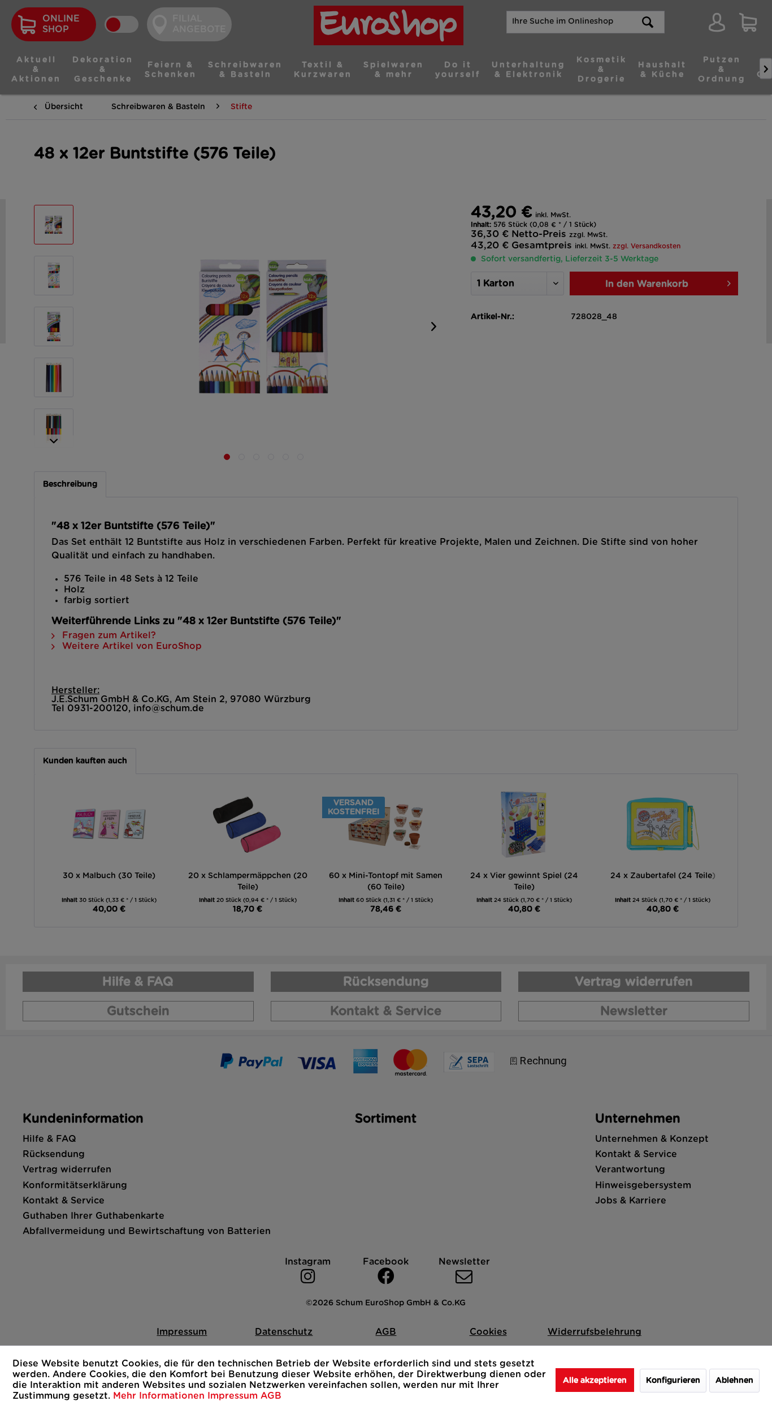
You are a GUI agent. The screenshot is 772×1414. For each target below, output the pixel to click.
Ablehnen (734, 1381)
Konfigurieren (673, 1381)
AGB (271, 1395)
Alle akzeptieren (595, 1381)
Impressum (234, 1395)
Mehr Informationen (160, 1395)
